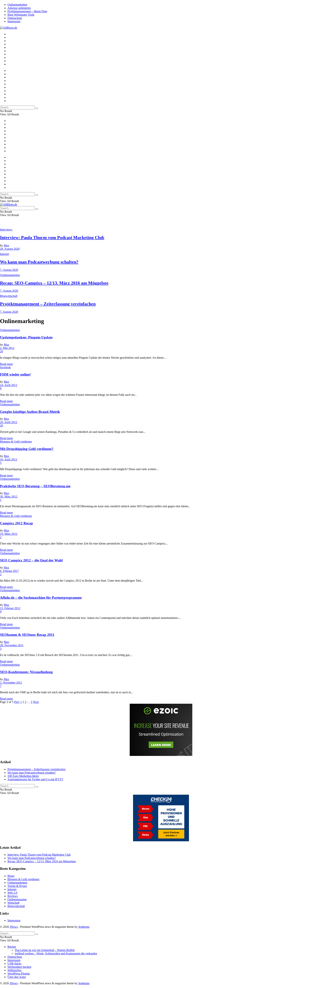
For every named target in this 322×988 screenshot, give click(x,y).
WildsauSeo (14, 970)
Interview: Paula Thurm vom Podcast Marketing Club (52, 237)
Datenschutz (14, 18)
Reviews (12, 896)
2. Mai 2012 (7, 348)
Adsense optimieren (19, 8)
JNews (14, 926)
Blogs (10, 875)
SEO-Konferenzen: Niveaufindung (26, 672)
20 (1, 425)
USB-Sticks (14, 963)
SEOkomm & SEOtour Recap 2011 (27, 635)
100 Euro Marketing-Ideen (23, 776)
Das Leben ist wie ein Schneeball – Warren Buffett (45, 950)
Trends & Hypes (17, 886)
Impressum (13, 21)
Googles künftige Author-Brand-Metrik (30, 412)
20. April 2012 (8, 422)
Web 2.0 (12, 892)
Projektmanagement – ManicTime (27, 11)
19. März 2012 (8, 533)
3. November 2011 (11, 682)
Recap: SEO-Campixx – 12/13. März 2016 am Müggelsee (54, 283)
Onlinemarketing (17, 4)
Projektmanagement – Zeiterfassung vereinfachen (48, 303)
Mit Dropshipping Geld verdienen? (26, 449)
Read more (6, 364)
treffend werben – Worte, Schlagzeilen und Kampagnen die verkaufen (56, 953)
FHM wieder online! (15, 374)
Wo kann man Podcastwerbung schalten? (39, 261)
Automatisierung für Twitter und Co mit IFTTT (35, 779)
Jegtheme (83, 926)
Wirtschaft (13, 902)
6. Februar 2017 (9, 570)
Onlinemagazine (17, 899)
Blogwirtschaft (8, 296)
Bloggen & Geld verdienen (16, 441)
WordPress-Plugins (18, 973)
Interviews (6, 229)
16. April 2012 (8, 459)
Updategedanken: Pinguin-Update (26, 337)
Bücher (11, 946)
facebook (5, 367)
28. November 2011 (11, 645)
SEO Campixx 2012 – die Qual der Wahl (31, 560)
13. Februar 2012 (10, 608)
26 (1, 351)
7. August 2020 (9, 269)
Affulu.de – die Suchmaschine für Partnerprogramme (41, 598)
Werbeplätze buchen (19, 966)
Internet (4, 254)
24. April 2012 (8, 385)
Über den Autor (16, 976)
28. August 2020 (10, 248)
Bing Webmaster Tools (20, 14)
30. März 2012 (8, 496)
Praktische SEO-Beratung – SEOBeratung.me (35, 486)
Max (6, 245)
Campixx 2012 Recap (16, 523)
